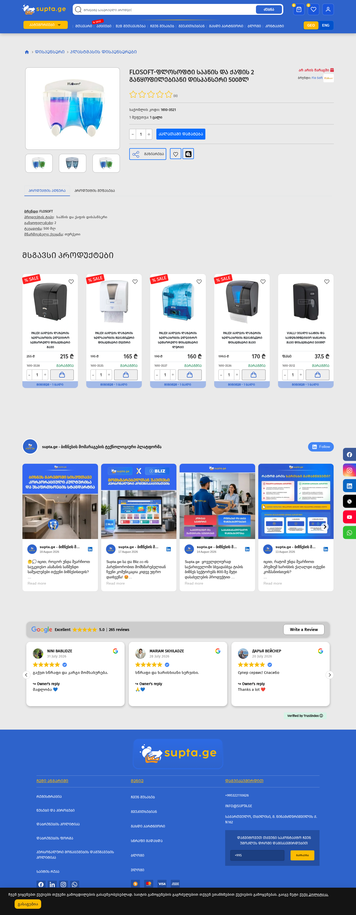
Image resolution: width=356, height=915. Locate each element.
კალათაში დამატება (181, 133)
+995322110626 (237, 795)
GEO (311, 25)
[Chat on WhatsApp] (349, 532)
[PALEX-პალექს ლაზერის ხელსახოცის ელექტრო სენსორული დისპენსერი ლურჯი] (178, 301)
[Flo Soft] (328, 78)
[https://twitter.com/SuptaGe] (349, 501)
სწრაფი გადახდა (147, 841)
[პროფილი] (328, 9)
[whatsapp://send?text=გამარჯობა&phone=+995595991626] (74, 884)
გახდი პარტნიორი (226, 26)
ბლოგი (254, 26)
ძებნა (269, 9)
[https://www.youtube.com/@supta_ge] (349, 516)
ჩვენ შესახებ (162, 26)
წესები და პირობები (55, 810)
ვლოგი (137, 870)
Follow (324, 446)
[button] (59, 25)
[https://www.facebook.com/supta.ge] (349, 454)
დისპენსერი (50, 52)
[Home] (178, 753)
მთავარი (83, 26)
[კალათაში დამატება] (62, 374)
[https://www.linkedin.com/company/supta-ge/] (349, 485)
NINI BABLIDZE (59, 651)
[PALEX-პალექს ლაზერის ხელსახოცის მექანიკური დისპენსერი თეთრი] (114, 301)
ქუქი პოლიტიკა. (313, 894)
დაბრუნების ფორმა (54, 838)
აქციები (103, 26)
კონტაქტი (274, 26)
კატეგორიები (41, 25)
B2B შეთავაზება (131, 26)
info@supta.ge (238, 806)
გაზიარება (154, 154)
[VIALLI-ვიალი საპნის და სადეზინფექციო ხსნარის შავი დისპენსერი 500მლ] (306, 301)
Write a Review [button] (304, 629)
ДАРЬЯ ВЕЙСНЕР (266, 651)
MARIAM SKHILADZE (167, 651)
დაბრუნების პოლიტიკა (58, 824)
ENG (325, 25)
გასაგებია (28, 903)
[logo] (44, 9)
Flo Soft (317, 78)
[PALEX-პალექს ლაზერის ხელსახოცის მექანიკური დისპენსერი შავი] (242, 301)
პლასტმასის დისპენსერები (103, 52)
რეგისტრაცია (49, 796)
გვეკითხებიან (192, 26)
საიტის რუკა (47, 871)
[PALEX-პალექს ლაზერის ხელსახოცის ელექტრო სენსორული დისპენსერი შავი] (50, 301)
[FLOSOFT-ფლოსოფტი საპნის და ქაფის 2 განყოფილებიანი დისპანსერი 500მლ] (72, 108)
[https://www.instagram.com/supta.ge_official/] (349, 470)
